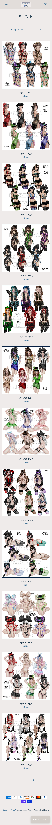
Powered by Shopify (41, 810)
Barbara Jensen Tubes (24, 810)
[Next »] (37, 780)
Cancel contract (40, 819)
